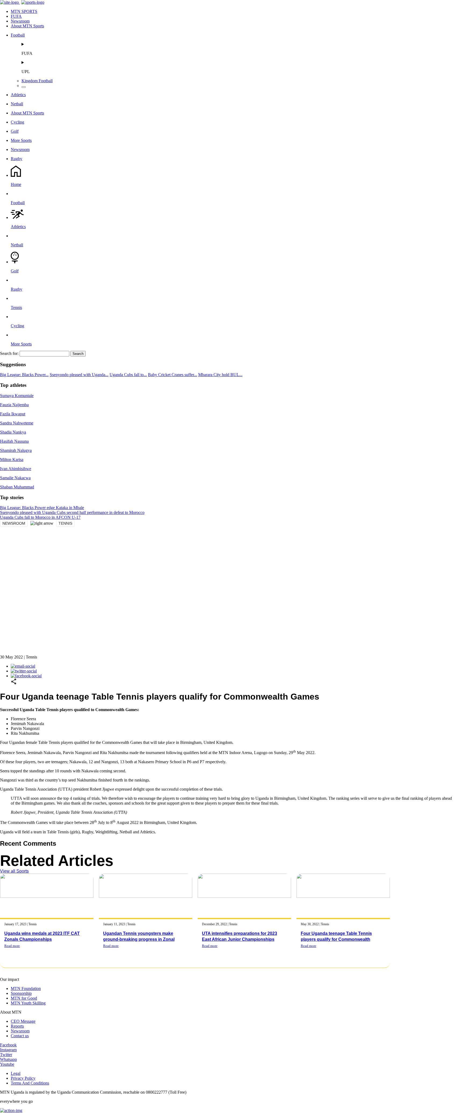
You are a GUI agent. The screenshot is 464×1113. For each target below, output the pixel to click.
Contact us (20, 1035)
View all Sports (14, 871)
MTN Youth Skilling (28, 1003)
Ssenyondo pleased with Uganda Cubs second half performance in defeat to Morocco (72, 512)
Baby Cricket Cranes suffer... (172, 374)
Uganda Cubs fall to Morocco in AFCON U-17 (40, 517)
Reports (17, 1026)
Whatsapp (8, 1059)
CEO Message (23, 1021)
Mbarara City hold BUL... (220, 374)
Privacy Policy (23, 1078)
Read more (12, 946)
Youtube (7, 1064)
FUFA (16, 16)
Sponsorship (21, 993)
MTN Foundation (26, 988)
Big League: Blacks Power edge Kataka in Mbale (42, 507)
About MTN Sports (27, 26)
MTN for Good (24, 998)
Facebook (8, 1045)
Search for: (9, 353)
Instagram (8, 1049)
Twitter (6, 1054)
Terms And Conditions (30, 1083)
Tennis (65, 523)
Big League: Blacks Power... (24, 374)
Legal (15, 1073)
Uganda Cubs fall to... (128, 374)
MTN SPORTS (24, 11)
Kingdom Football (37, 80)
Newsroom (20, 21)
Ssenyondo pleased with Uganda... (79, 374)
